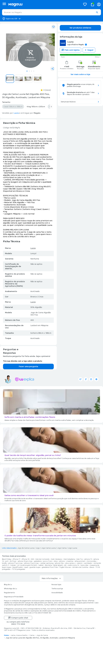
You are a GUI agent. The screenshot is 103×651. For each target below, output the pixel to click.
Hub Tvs (79, 559)
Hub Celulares (56, 559)
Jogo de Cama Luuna (25, 548)
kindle (4, 563)
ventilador (88, 563)
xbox (56, 561)
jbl (65, 565)
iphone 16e (59, 563)
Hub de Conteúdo (42, 559)
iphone (62, 561)
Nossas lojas (56, 584)
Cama (32, 635)
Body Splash (58, 565)
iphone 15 (88, 559)
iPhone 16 (25, 559)
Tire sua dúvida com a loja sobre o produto (22, 361)
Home (6, 635)
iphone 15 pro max (31, 563)
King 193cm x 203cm (36, 107)
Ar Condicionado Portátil (27, 565)
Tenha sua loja (57, 588)
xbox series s (70, 563)
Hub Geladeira (69, 559)
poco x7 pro (47, 561)
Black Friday (6, 559)
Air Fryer (13, 561)
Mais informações (50, 578)
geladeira (37, 561)
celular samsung (46, 563)
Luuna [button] (16, 113)
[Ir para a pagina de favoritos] (85, 4)
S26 (32, 559)
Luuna (33, 248)
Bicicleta (48, 565)
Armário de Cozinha (80, 567)
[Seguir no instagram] (91, 379)
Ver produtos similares (80, 28)
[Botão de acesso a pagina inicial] (44, 4)
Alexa (92, 567)
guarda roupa (35, 567)
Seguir (90, 50)
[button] (96, 12)
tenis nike (84, 565)
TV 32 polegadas (18, 569)
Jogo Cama (61, 548)
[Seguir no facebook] (86, 379)
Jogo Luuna (72, 548)
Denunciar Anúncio (68, 102)
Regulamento (9, 593)
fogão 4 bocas (65, 567)
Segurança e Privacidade (13, 597)
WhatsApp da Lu (10, 588)
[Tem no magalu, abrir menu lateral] (4, 4)
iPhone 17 (16, 559)
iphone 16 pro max (25, 561)
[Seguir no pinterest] (96, 379)
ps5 (6, 561)
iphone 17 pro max (15, 563)
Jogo (38, 548)
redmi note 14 (73, 565)
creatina (69, 561)
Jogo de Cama (42, 635)
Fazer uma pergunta (28, 366)
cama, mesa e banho (19, 635)
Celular (13, 565)
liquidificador (18, 567)
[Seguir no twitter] (80, 379)
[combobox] (51, 12)
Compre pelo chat (19, 618)
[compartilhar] (52, 68)
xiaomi (79, 563)
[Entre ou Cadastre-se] (99, 4)
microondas (91, 561)
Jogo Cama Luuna (48, 548)
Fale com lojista (72, 50)
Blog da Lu (8, 584)
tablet (41, 565)
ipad (26, 567)
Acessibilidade (57, 593)
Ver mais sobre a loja (80, 74)
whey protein (80, 561)
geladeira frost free (50, 567)
